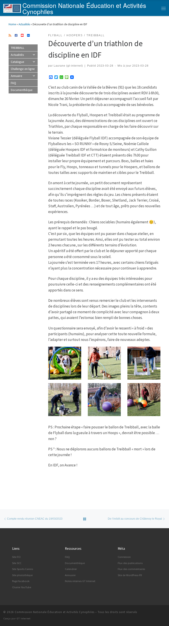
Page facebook (20, 581)
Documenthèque (22, 90)
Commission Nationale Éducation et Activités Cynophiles (54, 612)
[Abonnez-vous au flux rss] (10, 35)
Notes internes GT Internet (80, 581)
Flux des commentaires (131, 569)
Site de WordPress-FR (130, 575)
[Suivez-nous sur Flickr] (28, 35)
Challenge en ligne (23, 69)
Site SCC (16, 563)
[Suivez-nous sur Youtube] (22, 35)
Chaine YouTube (21, 587)
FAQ (13, 83)
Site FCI (16, 557)
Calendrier (71, 569)
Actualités (24, 24)
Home (12, 24)
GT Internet (24, 618)
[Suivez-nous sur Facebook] (16, 35)
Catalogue (17, 62)
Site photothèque (22, 575)
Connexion (124, 557)
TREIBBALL (17, 48)
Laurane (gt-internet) (68, 65)
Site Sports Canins (22, 569)
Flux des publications (130, 563)
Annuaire (16, 76)
